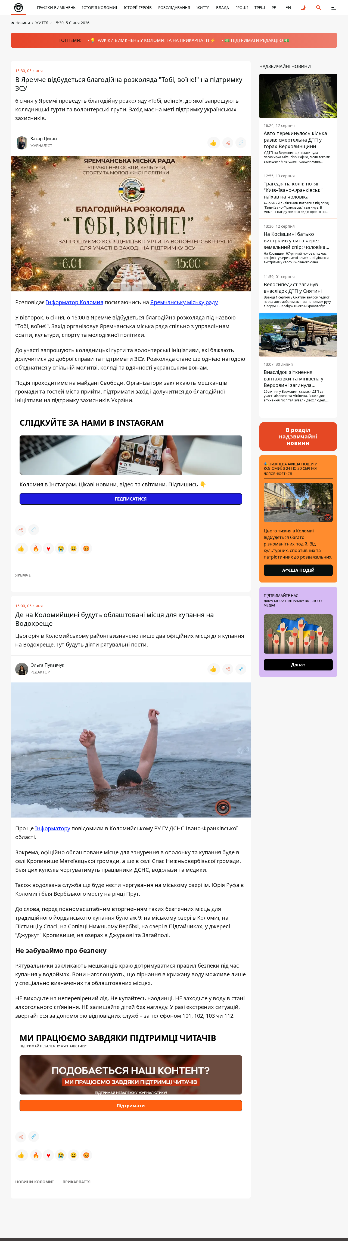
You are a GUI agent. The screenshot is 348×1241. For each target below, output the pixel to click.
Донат (298, 665)
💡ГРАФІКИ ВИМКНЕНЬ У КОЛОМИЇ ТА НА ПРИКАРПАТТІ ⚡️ (153, 40)
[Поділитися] (227, 142)
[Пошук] (318, 7)
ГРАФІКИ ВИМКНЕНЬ (56, 7)
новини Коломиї (34, 1181)
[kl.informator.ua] (18, 7)
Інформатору (52, 828)
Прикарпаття (77, 1181)
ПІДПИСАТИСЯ (131, 499)
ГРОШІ (241, 7)
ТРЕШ (259, 7)
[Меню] (334, 7)
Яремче (23, 575)
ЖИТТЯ (203, 7)
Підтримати (131, 1106)
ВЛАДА (222, 7)
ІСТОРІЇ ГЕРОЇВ (138, 7)
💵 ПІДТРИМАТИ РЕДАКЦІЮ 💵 (257, 40)
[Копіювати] (240, 142)
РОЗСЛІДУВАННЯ (174, 7)
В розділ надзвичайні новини (298, 436)
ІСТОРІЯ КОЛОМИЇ (99, 7)
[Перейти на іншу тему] (303, 7)
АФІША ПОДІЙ (298, 570)
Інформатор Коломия (74, 302)
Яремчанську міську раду (184, 302)
